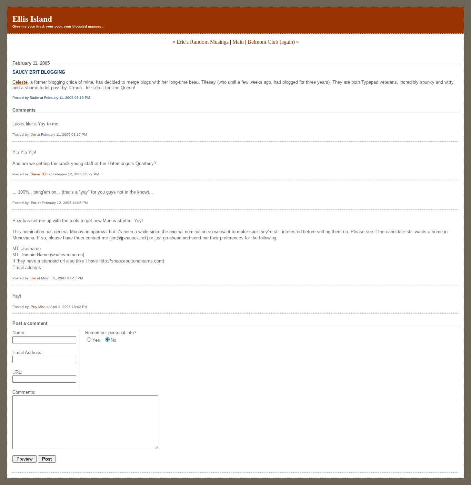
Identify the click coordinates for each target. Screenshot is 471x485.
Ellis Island (32, 18)
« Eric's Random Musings (200, 42)
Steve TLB (39, 174)
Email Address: (27, 352)
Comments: (24, 392)
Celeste (20, 82)
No (113, 340)
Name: (19, 332)
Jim (33, 134)
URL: (17, 372)
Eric (34, 203)
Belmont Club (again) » (273, 42)
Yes (96, 340)
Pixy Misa (38, 307)
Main (238, 42)
